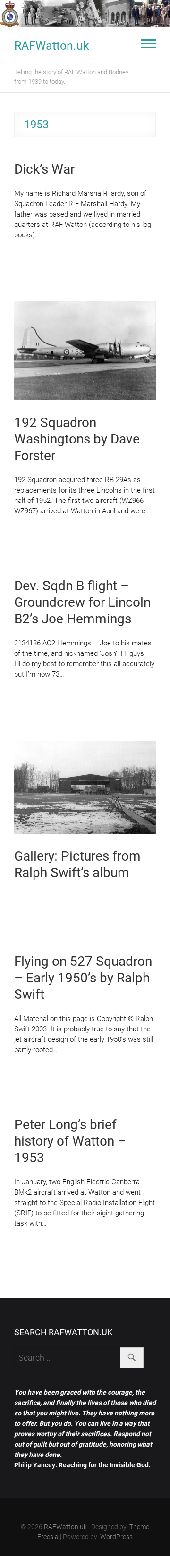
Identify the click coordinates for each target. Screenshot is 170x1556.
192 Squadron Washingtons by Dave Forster (77, 439)
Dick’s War (44, 169)
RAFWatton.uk (51, 45)
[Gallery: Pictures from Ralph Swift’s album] (85, 787)
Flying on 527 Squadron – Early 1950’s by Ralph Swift (83, 978)
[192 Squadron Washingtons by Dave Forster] (85, 351)
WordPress (116, 1536)
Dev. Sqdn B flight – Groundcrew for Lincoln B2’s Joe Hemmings (82, 602)
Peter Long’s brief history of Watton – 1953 (70, 1141)
